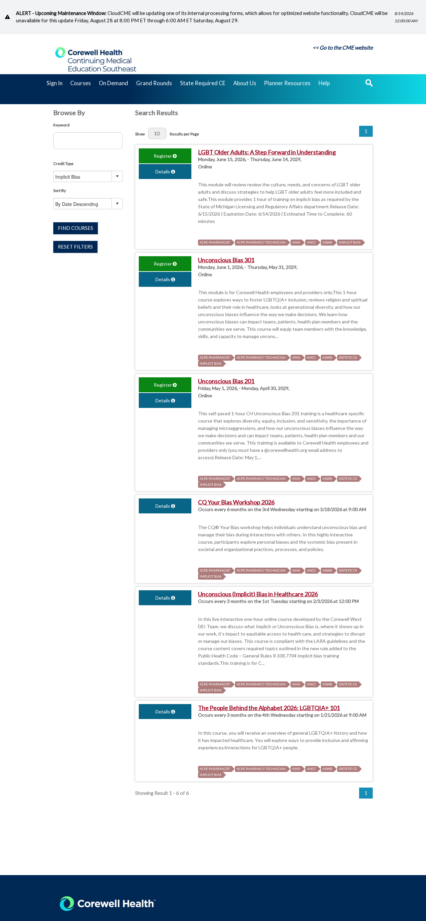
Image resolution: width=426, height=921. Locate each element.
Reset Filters (75, 247)
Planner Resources (287, 83)
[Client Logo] (95, 77)
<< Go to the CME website (343, 47)
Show (140, 133)
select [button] (117, 176)
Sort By (59, 190)
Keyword (61, 124)
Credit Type (63, 163)
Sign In (55, 83)
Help (324, 83)
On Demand (113, 83)
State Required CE (202, 83)
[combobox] (82, 176)
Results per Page (184, 133)
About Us (244, 83)
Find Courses (75, 228)
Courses (80, 83)
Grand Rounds (154, 83)
